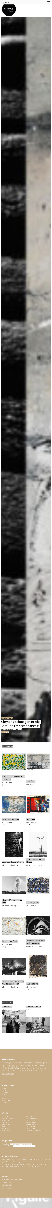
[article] (14, 768)
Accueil (4, 1088)
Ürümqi (12, 1074)
